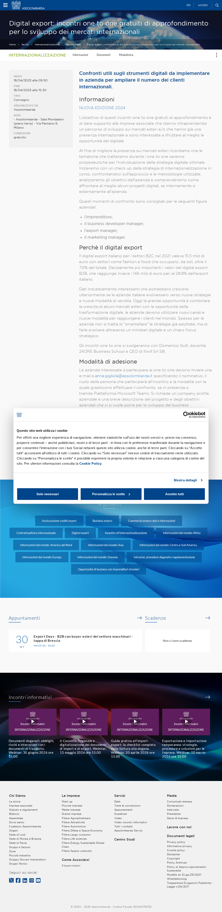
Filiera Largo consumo (76, 834)
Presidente (174, 813)
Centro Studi (124, 839)
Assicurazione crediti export (59, 520)
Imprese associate (20, 805)
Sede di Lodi (17, 834)
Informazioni (80, 55)
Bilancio (14, 813)
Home (12, 44)
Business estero (102, 520)
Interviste (173, 809)
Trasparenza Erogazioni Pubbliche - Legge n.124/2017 (190, 884)
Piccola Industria (19, 855)
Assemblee (16, 818)
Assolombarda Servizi (128, 830)
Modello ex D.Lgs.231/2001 (184, 874)
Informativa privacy (179, 846)
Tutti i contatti (123, 826)
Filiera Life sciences (74, 838)
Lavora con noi (179, 827)
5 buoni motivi (71, 865)
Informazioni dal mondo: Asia (106, 545)
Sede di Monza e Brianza (25, 838)
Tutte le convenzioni (127, 805)
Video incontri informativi (130, 822)
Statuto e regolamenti (23, 809)
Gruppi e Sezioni (19, 847)
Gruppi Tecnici (18, 863)
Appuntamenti (73, 44)
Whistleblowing (177, 878)
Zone (12, 851)
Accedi (203, 5)
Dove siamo (16, 822)
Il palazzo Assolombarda (25, 826)
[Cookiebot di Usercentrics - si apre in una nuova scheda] (186, 415)
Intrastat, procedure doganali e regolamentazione (164, 557)
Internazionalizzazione (47, 44)
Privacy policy (176, 842)
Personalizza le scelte (108, 494)
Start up (67, 801)
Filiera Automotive (74, 826)
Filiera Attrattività (73, 822)
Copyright (173, 858)
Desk (117, 801)
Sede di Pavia (18, 842)
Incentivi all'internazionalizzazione (126, 533)
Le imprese (71, 795)
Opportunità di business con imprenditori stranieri (108, 569)
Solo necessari (47, 494)
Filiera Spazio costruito (77, 850)
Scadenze (155, 618)
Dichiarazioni (175, 805)
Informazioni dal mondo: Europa (41, 557)
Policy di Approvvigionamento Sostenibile (186, 868)
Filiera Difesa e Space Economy (82, 830)
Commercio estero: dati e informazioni (151, 520)
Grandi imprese (71, 813)
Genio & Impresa (177, 818)
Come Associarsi (75, 860)
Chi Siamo (17, 795)
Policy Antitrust (177, 862)
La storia (14, 801)
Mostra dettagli (185, 480)
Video (118, 818)
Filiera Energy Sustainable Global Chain (83, 844)
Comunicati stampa (179, 801)
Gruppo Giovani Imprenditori (27, 859)
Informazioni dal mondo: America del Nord (46, 545)
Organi (13, 830)
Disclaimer (173, 854)
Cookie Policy (90, 463)
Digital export (80, 533)
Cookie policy (176, 850)
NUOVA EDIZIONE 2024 (102, 108)
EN (188, 5)
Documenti (103, 55)
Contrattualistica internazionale (36, 533)
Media (172, 795)
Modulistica (126, 55)
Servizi (25, 44)
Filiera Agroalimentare (76, 818)
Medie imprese (71, 809)
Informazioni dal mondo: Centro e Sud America (168, 545)
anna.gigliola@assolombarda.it (123, 376)
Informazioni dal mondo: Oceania (97, 557)
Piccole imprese (72, 805)
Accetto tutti (174, 494)
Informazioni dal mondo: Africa (182, 533)
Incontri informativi (30, 697)
